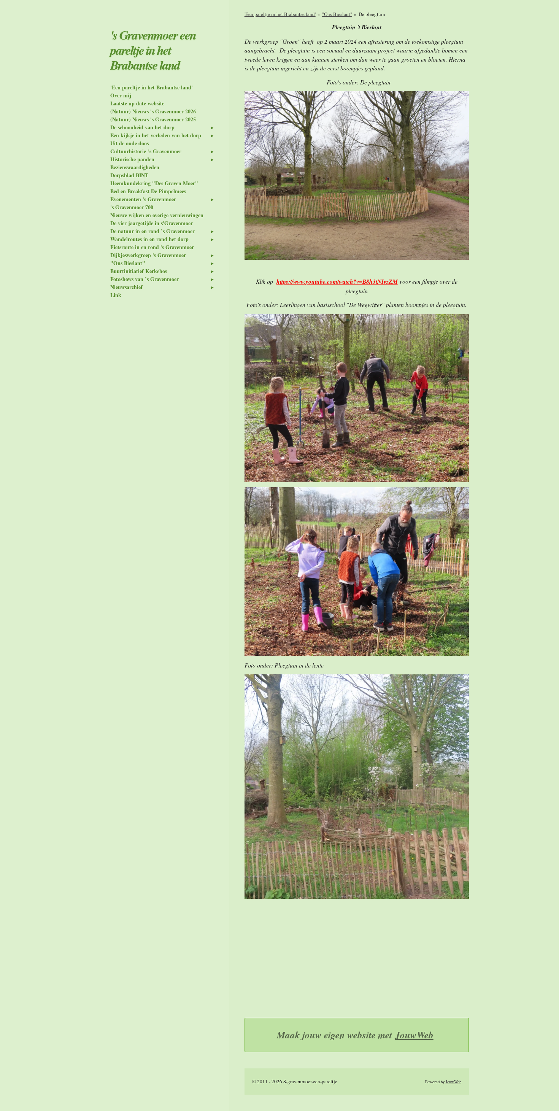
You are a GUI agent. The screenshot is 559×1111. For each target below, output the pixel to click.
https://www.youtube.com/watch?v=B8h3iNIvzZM (337, 281)
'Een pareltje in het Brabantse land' (280, 14)
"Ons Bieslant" (337, 14)
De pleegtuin (372, 14)
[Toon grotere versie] (357, 175)
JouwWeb (414, 1035)
